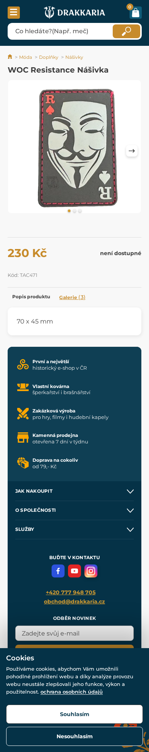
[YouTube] (74, 570)
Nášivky (74, 57)
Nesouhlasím (75, 736)
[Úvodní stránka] (10, 57)
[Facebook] (58, 570)
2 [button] (74, 211)
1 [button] (69, 211)
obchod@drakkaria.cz (74, 601)
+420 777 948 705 (71, 592)
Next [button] (132, 151)
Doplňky (48, 57)
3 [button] (79, 211)
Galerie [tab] (72, 297)
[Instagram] (90, 570)
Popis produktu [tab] (31, 296)
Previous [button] (17, 151)
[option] (74, 148)
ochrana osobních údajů (71, 692)
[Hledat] (126, 31)
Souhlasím (74, 714)
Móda (25, 57)
